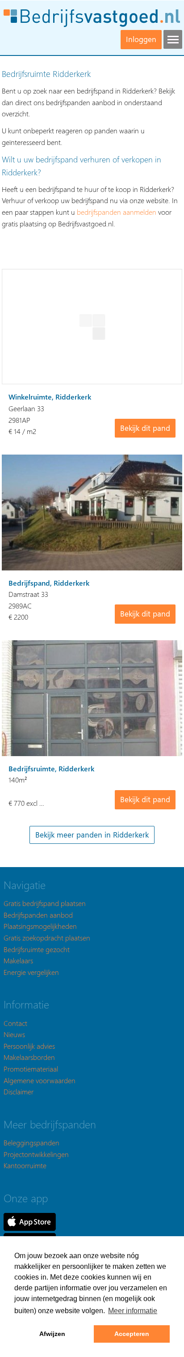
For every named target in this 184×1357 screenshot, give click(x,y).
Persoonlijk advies (29, 1046)
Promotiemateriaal (31, 1068)
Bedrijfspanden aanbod (38, 914)
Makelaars (18, 960)
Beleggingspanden (31, 1142)
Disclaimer (18, 1091)
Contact (15, 1023)
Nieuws (14, 1034)
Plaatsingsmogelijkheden (40, 926)
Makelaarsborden (29, 1057)
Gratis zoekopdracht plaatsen (47, 937)
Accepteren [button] (131, 1333)
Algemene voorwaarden (39, 1080)
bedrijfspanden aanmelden (116, 212)
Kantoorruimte (25, 1165)
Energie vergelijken (31, 972)
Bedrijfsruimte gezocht (37, 949)
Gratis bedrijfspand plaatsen (45, 903)
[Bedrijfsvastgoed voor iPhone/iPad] (30, 1220)
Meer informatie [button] (132, 1310)
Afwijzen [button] (52, 1333)
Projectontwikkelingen (36, 1154)
